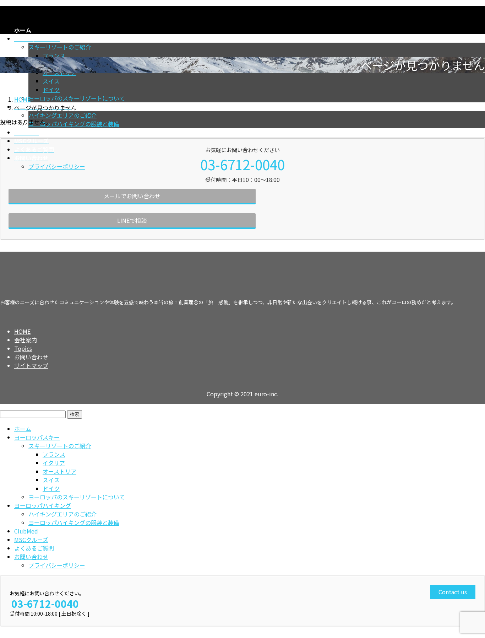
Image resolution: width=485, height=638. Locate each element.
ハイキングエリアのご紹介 (62, 115)
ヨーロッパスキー (37, 437)
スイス (51, 81)
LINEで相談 (132, 220)
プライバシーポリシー (56, 166)
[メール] (18, 316)
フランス (54, 55)
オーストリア (59, 471)
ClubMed (26, 531)
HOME (22, 331)
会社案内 (25, 340)
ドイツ (51, 89)
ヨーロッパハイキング (42, 505)
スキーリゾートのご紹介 (59, 47)
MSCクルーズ (31, 539)
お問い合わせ (31, 357)
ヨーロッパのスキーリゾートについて (76, 98)
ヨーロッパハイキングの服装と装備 (73, 123)
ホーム (22, 428)
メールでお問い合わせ (132, 196)
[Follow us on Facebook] (5, 316)
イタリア (54, 463)
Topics (23, 348)
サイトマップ (31, 365)
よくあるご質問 (34, 548)
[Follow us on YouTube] (31, 316)
